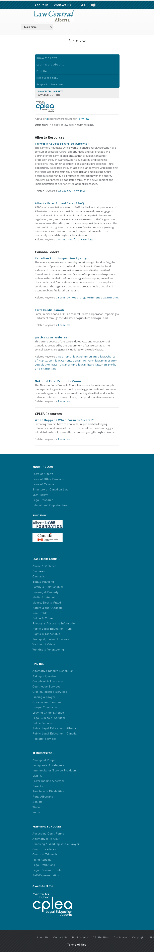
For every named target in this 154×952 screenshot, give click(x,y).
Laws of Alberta (42, 473)
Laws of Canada (43, 484)
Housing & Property (45, 592)
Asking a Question (44, 676)
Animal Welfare (69, 239)
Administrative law (92, 356)
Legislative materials (49, 364)
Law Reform (40, 494)
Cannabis (38, 576)
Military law (92, 364)
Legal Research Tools (47, 870)
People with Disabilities (48, 791)
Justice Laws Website (51, 337)
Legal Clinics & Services (49, 717)
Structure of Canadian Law (50, 489)
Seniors (37, 801)
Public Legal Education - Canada (54, 733)
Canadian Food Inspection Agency (61, 258)
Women (37, 807)
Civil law (54, 360)
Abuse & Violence (44, 566)
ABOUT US (42, 5)
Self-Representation (45, 875)
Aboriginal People (44, 760)
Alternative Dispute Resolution (53, 670)
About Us (43, 937)
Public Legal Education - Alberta (54, 728)
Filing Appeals (42, 859)
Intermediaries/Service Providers (54, 770)
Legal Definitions (43, 864)
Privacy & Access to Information (54, 623)
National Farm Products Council (59, 381)
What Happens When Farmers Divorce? (64, 420)
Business (38, 571)
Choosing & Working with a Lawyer (55, 844)
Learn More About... (50, 64)
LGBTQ (37, 775)
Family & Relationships (48, 586)
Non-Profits (40, 613)
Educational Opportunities (49, 505)
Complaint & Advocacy (47, 681)
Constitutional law (73, 360)
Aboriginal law (68, 356)
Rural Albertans (42, 796)
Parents (37, 786)
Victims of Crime (43, 644)
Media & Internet (43, 597)
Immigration (109, 360)
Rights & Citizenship (46, 633)
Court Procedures (44, 849)
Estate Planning (43, 581)
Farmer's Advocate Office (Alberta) (62, 143)
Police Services (43, 723)
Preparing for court (49, 84)
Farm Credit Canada (50, 310)
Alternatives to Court (46, 838)
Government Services (47, 702)
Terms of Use (77, 944)
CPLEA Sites (101, 937)
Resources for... (47, 78)
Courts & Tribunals (45, 854)
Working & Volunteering (48, 649)
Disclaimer (120, 937)
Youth (36, 812)
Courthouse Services (46, 686)
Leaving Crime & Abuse (48, 712)
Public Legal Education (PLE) (52, 628)
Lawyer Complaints (45, 707)
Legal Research (42, 500)
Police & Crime (42, 618)
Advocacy (64, 191)
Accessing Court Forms (48, 833)
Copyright (138, 937)
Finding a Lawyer (43, 697)
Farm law (79, 191)
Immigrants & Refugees (48, 765)
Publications (80, 937)
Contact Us (60, 937)
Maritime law (74, 364)
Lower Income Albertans (48, 780)
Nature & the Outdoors (47, 607)
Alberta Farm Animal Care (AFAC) (59, 203)
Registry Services (44, 738)
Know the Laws (46, 58)
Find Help (43, 71)
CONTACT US (62, 5)
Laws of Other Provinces (49, 479)
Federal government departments (95, 297)
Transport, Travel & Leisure (51, 639)
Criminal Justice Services (49, 691)
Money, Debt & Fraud (46, 602)
